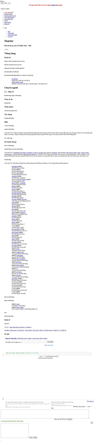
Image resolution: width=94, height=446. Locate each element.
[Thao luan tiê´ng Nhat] (45, 358)
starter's (17, 82)
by (11, 154)
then (87, 152)
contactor (14, 176)
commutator (19, 255)
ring (23, 199)
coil (20, 262)
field (17, 262)
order (21, 82)
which (83, 152)
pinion (22, 307)
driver (18, 258)
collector (18, 252)
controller (22, 183)
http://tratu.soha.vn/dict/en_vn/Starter (20, 327)
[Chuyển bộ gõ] (1, 1)
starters (16, 79)
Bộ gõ (6, 21)
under (13, 82)
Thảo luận (11, 33)
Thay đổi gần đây (9, 17)
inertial (14, 206)
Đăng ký (6, 24)
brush (17, 249)
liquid (13, 212)
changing (17, 229)
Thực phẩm (28, 330)
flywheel (14, 199)
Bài (9, 31)
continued (7, 154)
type (17, 173)
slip (17, 275)
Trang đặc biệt (8, 19)
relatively (54, 152)
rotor (13, 235)
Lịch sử (10, 36)
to (72, 152)
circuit (19, 179)
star (13, 242)
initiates (30, 152)
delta (15, 242)
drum (13, 183)
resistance (22, 212)
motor (13, 219)
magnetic (14, 216)
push (13, 232)
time (13, 278)
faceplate (14, 192)
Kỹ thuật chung (47, 330)
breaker (24, 179)
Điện (41, 330)
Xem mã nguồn (12, 35)
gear (25, 199)
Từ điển (6, 330)
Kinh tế (55, 330)
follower (34, 154)
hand (13, 202)
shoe (20, 272)
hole (79, 152)
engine (14, 189)
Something (16, 152)
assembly (22, 258)
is (85, 152)
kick (13, 209)
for (12, 79)
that (21, 152)
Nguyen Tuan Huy (11, 338)
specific (41, 152)
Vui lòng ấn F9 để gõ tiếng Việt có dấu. (12, 421)
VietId (53, 5)
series (13, 239)
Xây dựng (36, 330)
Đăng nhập (7, 22)
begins (24, 152)
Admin (29, 338)
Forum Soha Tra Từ (10, 16)
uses (44, 152)
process (36, 152)
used (70, 152)
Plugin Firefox (8, 14)
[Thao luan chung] (53, 356)
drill (67, 152)
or (27, 152)
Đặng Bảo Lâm (22, 338)
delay (16, 278)
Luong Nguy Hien (37, 338)
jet (17, 268)
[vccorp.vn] (90, 401)
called (27, 154)
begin (74, 152)
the (30, 154)
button (16, 232)
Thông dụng (13, 330)
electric (14, 186)
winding (21, 265)
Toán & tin (21, 330)
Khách (45, 338)
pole (13, 229)
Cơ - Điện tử (62, 330)
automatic (14, 166)
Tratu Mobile (8, 12)
